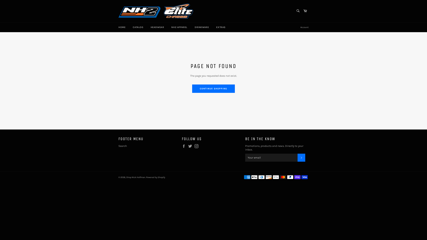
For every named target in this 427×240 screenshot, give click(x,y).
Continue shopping (213, 88)
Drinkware (202, 27)
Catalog (138, 27)
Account (304, 27)
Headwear (157, 27)
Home (121, 27)
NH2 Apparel (179, 27)
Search (122, 146)
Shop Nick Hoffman (135, 177)
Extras (221, 27)
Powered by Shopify (155, 177)
